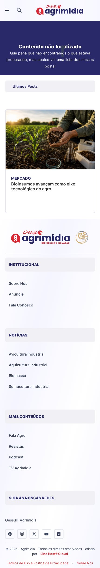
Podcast (16, 457)
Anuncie (16, 294)
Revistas (16, 446)
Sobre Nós (18, 283)
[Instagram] (22, 534)
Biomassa (17, 375)
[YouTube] (46, 534)
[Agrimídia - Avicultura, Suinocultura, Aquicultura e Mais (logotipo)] (59, 10)
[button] (19, 10)
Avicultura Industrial (26, 354)
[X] (34, 534)
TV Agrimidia (20, 468)
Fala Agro (17, 435)
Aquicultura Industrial (28, 365)
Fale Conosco (21, 305)
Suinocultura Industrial (29, 386)
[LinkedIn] (58, 534)
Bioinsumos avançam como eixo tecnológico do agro (43, 186)
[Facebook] (9, 534)
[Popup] (7, 10)
